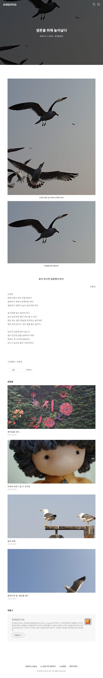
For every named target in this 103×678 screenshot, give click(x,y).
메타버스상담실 (31, 666)
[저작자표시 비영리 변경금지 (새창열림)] (37, 370)
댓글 (10, 610)
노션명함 (62, 666)
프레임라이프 (10, 4)
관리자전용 (73, 666)
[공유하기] (17, 370)
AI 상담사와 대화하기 (48, 666)
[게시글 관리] (20, 370)
